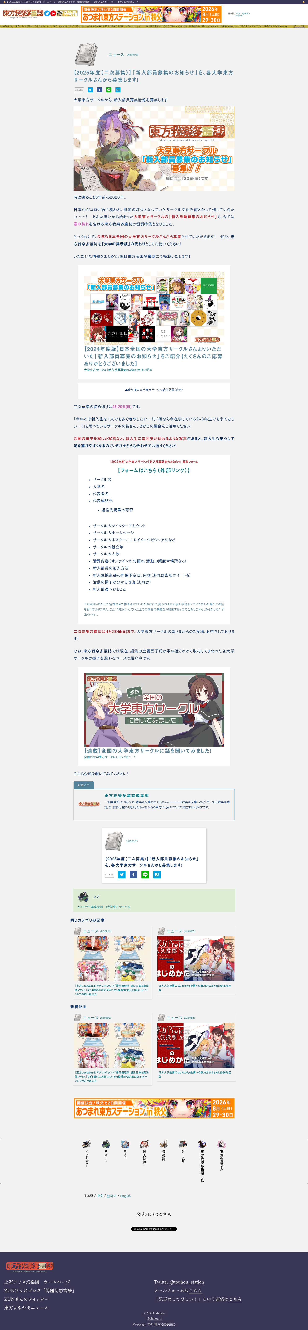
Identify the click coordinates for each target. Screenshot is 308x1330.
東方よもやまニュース (128, 2)
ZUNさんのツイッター (104, 2)
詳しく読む (299, 26)
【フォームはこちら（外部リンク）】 (153, 470)
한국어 (245, 13)
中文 (238, 13)
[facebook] (99, 90)
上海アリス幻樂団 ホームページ (40, 2)
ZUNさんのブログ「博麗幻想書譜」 (75, 2)
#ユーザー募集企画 (90, 907)
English (239, 15)
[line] (108, 90)
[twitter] (90, 90)
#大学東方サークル (118, 907)
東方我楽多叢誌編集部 (126, 795)
